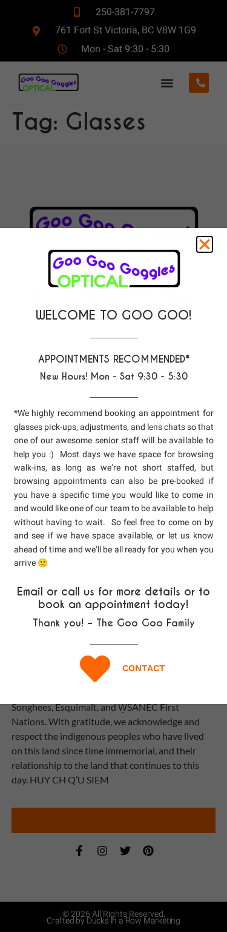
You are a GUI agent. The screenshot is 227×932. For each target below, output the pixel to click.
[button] (204, 244)
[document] (113, 466)
